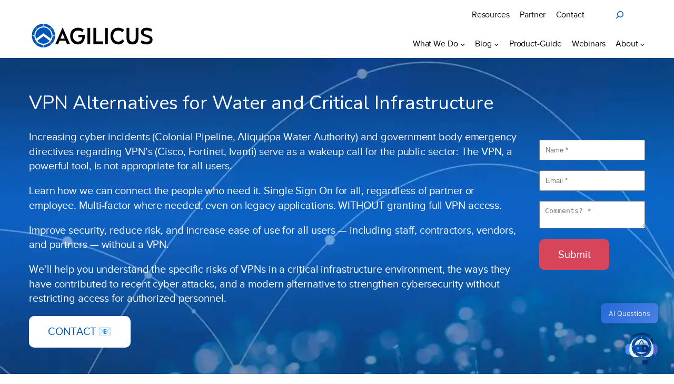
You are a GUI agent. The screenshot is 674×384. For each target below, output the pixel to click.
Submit (574, 254)
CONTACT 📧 (80, 331)
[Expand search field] (619, 15)
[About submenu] (642, 43)
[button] (641, 350)
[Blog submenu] (496, 43)
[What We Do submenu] (462, 43)
